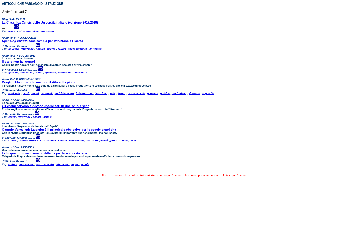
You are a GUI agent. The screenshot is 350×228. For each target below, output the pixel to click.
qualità (37, 116)
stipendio (208, 93)
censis (12, 31)
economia (47, 93)
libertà (104, 140)
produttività (179, 93)
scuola (62, 48)
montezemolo (136, 93)
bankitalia (14, 93)
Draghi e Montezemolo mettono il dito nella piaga (38, 82)
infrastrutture (84, 93)
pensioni (152, 93)
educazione (76, 140)
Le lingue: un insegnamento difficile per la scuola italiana (44, 153)
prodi (113, 140)
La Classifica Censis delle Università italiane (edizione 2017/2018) (50, 22)
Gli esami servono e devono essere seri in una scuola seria (45, 106)
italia (36, 31)
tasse (133, 140)
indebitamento (64, 93)
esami (12, 116)
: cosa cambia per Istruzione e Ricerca (42, 41)
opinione (50, 72)
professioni (65, 72)
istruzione (25, 31)
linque (75, 164)
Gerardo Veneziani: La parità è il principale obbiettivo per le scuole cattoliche (59, 129)
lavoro (38, 72)
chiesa (12, 140)
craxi (26, 93)
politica (40, 48)
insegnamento (45, 164)
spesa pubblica (77, 48)
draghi (35, 93)
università (47, 31)
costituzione (48, 140)
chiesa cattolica (28, 140)
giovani (13, 72)
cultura (62, 140)
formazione (26, 164)
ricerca (51, 48)
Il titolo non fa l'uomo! (18, 61)
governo (13, 48)
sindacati (194, 93)
